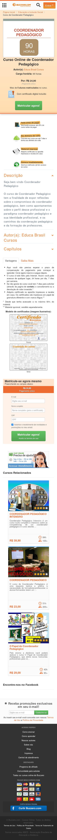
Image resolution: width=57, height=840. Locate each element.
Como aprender (28, 736)
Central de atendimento (28, 757)
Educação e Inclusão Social (30, 12)
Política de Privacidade (33, 720)
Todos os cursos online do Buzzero (28, 775)
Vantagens (11, 260)
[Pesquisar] (38, 5)
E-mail (13, 396)
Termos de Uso (9, 825)
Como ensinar (28, 731)
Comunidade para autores (28, 770)
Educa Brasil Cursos (34, 69)
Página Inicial (9, 12)
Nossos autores (28, 740)
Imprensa (28, 753)
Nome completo (17, 406)
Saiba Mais (27, 260)
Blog (29, 748)
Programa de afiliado (28, 766)
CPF (13, 415)
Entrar (48, 5)
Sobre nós (28, 744)
